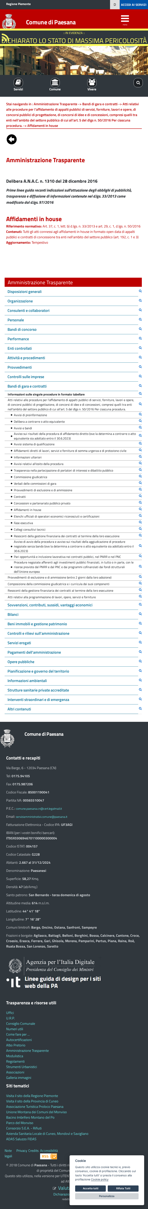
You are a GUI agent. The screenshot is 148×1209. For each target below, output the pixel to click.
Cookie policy (99, 1179)
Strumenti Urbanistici (21, 1066)
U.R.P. (10, 1018)
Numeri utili (14, 1029)
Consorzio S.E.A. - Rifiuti (24, 1128)
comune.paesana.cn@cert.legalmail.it (39, 808)
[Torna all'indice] (11, 138)
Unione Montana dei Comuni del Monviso (36, 1112)
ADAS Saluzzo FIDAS (21, 1139)
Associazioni (15, 1072)
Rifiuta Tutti (123, 1188)
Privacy (21, 1150)
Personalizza (106, 1196)
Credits (33, 1150)
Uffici (10, 1012)
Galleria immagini (18, 1077)
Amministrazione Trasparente (27, 1050)
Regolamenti (15, 1061)
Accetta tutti (90, 1188)
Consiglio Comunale (20, 1023)
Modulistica (14, 1056)
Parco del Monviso (19, 1122)
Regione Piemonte (18, 4)
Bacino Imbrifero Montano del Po (30, 1117)
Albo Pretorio (15, 1045)
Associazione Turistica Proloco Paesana (34, 1106)
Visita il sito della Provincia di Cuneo (32, 1101)
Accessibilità (49, 1150)
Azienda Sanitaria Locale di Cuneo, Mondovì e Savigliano (47, 1133)
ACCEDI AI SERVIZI (133, 4)
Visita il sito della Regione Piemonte (32, 1095)
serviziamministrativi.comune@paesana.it (41, 816)
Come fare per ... (18, 1034)
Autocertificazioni (19, 1039)
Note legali (8, 1153)
